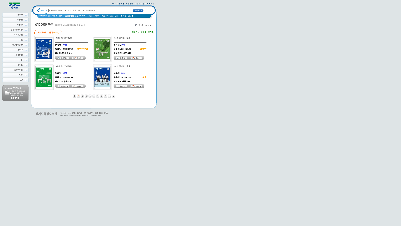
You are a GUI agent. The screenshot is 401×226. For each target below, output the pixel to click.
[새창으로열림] (137, 4)
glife (112, 16)
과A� (130, 16)
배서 (117, 16)
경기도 (123, 16)
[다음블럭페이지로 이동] (113, 96)
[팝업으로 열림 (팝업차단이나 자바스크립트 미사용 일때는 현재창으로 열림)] (129, 4)
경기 (91, 16)
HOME (140, 25)
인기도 (151, 32)
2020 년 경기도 (101, 16)
